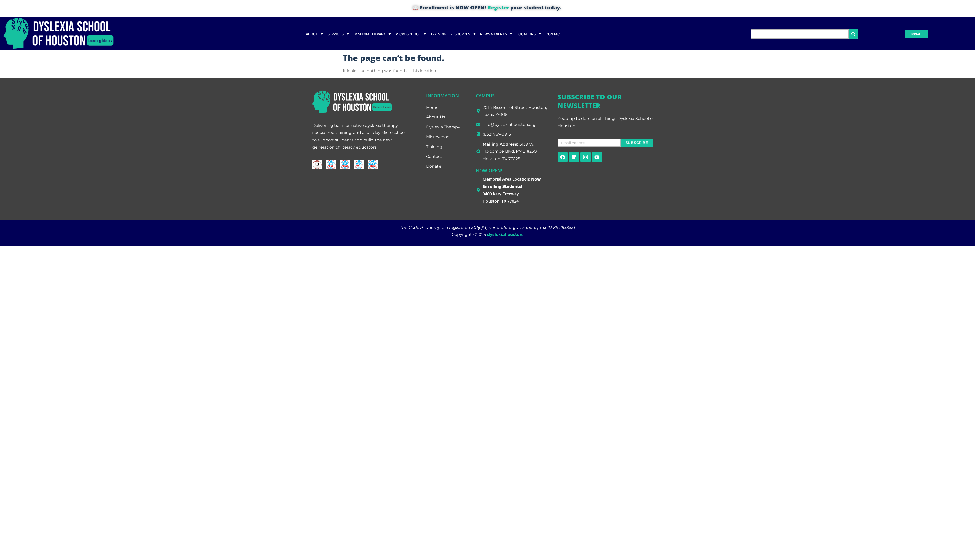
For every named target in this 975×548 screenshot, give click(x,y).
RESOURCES (460, 34)
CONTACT (554, 34)
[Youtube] (597, 157)
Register (498, 7)
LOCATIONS (526, 34)
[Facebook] (563, 157)
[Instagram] (585, 157)
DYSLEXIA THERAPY (369, 34)
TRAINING (438, 34)
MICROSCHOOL (407, 34)
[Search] (853, 34)
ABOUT (312, 34)
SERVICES (336, 34)
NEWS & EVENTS (493, 34)
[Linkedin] (574, 157)
